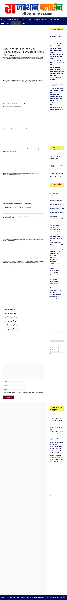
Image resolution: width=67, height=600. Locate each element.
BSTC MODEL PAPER (55, 198)
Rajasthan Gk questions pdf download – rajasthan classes (17, 203)
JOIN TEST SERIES (57, 174)
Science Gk (52, 268)
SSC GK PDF (53, 272)
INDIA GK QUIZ (53, 223)
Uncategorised (53, 285)
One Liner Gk (53, 234)
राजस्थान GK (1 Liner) (54, 294)
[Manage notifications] (64, 597)
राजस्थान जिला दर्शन (53, 296)
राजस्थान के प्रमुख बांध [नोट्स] (9, 313)
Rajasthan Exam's (61, 597)
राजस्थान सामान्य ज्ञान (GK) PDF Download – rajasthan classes (17, 207)
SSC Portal (52, 277)
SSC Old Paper (53, 275)
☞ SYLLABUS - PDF (56, 177)
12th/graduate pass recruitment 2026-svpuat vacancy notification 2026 (56, 96)
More (23, 23)
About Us (23, 597)
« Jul (56, 357)
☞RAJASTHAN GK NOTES (56, 166)
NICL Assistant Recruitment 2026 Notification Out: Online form (56, 90)
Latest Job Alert (26, 19)
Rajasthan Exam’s (57, 36)
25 (52, 351)
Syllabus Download (54, 283)
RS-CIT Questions (54, 266)
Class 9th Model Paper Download (57, 212)
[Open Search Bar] (65, 23)
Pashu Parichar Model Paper (56, 238)
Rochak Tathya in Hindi (55, 264)
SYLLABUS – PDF (54, 19)
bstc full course (53, 195)
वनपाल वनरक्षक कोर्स (53, 299)
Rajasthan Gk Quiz (54, 253)
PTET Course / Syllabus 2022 (56, 244)
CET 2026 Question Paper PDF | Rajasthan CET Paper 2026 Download (57, 56)
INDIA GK (52, 221)
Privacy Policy (41, 597)
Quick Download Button (51, 597)
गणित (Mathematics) (54, 288)
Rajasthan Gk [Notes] (54, 247)
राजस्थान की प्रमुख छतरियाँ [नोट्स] (10, 317)
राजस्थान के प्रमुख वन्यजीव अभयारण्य (11, 329)
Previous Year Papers (40, 19)
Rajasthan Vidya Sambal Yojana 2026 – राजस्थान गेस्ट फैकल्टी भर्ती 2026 (57, 63)
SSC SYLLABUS (53, 279)
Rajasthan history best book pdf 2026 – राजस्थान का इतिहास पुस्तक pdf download (56, 84)
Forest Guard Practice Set (55, 218)
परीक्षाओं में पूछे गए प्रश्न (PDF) (55, 290)
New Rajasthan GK (54, 232)
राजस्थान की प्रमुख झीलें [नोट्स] (10, 325)
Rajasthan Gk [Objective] (55, 249)
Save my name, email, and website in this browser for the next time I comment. (24, 392)
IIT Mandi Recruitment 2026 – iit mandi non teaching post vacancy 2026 (57, 73)
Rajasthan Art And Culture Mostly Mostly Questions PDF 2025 (57, 438)
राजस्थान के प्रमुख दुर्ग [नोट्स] (9, 321)
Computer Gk (53, 216)
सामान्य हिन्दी (52, 301)
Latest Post (15, 23)
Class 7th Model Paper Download (57, 204)
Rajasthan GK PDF (54, 251)
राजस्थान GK (52, 292)
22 (60, 349)
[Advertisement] (23, 71)
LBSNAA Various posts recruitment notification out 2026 (56, 103)
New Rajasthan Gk (12, 19)
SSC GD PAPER (53, 270)
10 (50, 347)
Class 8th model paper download (57, 208)
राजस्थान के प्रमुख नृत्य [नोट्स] (9, 309)
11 (52, 347)
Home (3, 19)
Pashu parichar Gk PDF (55, 236)
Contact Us (28, 597)
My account (34, 597)
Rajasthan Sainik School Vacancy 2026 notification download (56, 50)
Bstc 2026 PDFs (5, 23)
